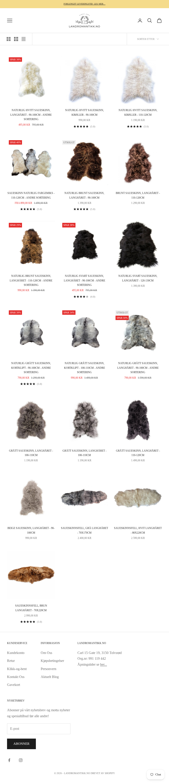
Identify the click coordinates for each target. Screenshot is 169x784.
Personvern (48, 669)
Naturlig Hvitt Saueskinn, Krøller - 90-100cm (84, 112)
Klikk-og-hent (17, 669)
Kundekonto (15, 653)
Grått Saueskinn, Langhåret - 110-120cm (138, 453)
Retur (11, 661)
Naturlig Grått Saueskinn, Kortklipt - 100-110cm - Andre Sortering (84, 368)
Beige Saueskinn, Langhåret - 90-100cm (31, 530)
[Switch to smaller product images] (16, 39)
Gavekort (13, 685)
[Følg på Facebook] (9, 760)
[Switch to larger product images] (9, 39)
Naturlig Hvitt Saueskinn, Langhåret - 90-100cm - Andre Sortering (31, 115)
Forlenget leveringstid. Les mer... (84, 4)
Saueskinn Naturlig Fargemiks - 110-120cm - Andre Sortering (31, 195)
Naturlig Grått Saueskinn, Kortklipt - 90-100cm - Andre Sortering (31, 368)
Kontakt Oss (15, 677)
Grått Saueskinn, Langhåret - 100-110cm (31, 453)
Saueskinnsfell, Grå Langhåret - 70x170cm (84, 530)
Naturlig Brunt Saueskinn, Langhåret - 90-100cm (84, 195)
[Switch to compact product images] (24, 39)
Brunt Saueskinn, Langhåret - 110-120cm (138, 195)
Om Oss (46, 653)
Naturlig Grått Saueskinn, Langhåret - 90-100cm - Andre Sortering (138, 368)
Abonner (21, 743)
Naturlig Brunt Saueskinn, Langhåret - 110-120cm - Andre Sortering (31, 280)
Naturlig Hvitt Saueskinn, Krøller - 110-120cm (138, 112)
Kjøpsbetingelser (52, 661)
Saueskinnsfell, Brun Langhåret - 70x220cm (31, 608)
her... (103, 664)
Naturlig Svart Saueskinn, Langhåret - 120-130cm (137, 278)
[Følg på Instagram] (20, 760)
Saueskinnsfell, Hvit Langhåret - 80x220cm (138, 530)
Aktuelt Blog (50, 677)
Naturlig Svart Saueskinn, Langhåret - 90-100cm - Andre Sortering (84, 280)
